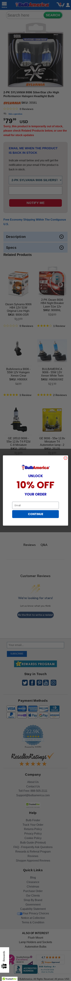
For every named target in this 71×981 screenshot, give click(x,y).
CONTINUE (35, 514)
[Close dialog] (65, 458)
